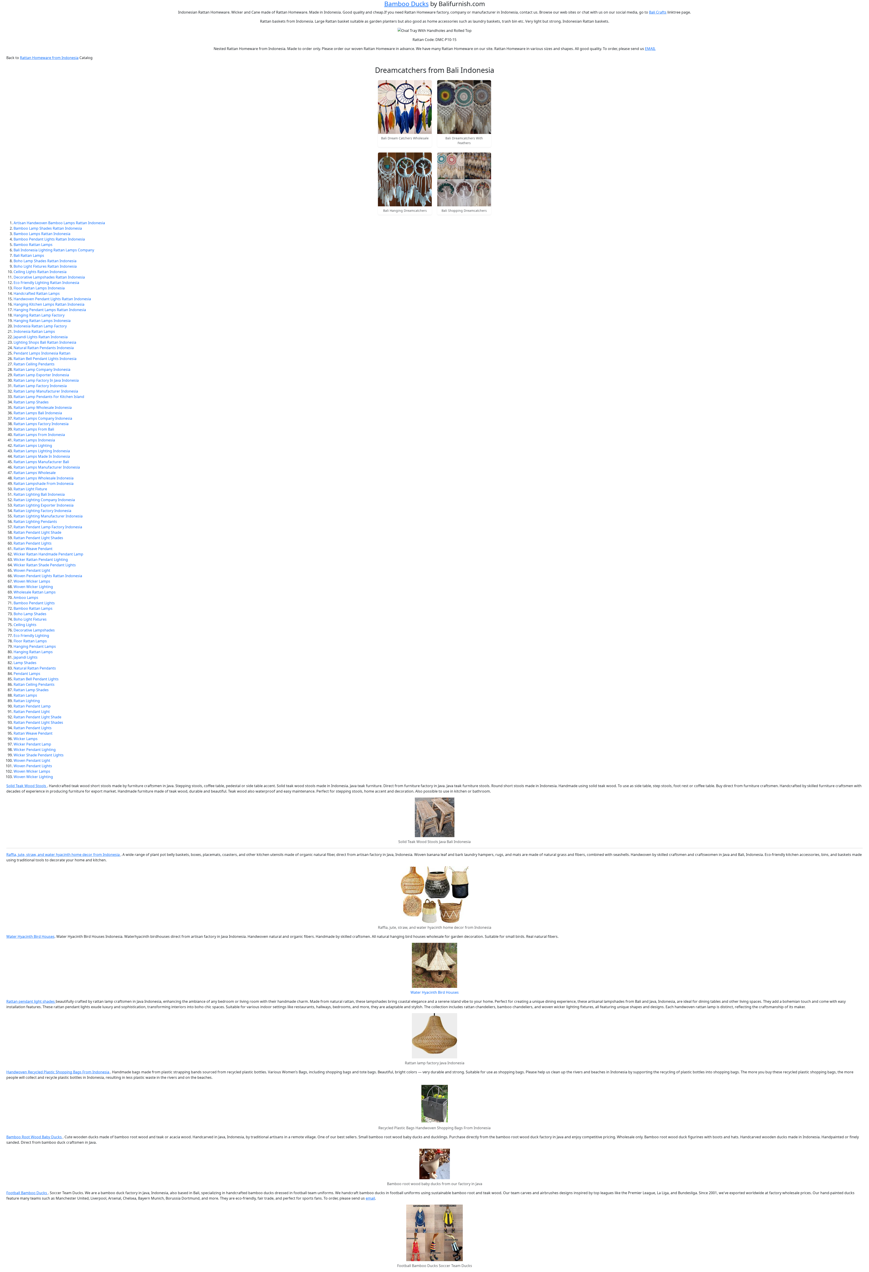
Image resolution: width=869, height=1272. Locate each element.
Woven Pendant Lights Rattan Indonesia (48, 575)
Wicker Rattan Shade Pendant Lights (45, 564)
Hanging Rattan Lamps (33, 651)
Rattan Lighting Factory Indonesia (42, 510)
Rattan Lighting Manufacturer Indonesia (48, 516)
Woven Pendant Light (32, 570)
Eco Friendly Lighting (31, 635)
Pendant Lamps (27, 673)
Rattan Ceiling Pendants (34, 364)
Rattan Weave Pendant (33, 548)
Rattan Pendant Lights (33, 543)
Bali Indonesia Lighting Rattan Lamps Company (54, 250)
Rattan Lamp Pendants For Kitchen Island (49, 396)
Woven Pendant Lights (33, 765)
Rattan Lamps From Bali (34, 429)
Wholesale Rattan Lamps (35, 592)
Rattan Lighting (27, 700)
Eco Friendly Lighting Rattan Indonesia (46, 282)
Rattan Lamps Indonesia (34, 440)
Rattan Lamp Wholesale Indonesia (43, 407)
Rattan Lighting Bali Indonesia (39, 494)
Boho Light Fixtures (30, 619)
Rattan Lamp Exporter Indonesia (41, 374)
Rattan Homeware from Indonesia (49, 57)
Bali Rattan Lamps (29, 255)
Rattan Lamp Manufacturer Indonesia (46, 391)
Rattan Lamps (25, 695)
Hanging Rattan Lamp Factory (39, 315)
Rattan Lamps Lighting (33, 445)
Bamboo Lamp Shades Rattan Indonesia (48, 228)
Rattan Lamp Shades (31, 402)
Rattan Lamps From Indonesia (39, 434)
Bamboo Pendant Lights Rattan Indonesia (49, 239)
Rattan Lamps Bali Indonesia (38, 412)
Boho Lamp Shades (30, 613)
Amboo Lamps (26, 597)
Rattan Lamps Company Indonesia (43, 418)
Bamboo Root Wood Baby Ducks (34, 1136)
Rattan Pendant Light (32, 711)
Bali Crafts (657, 12)
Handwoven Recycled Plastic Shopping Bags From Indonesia (58, 1072)
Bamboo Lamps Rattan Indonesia (42, 233)
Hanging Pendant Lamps (35, 646)
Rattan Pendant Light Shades (38, 537)
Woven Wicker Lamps (32, 581)
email (370, 1198)
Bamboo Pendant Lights (34, 602)
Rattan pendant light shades (31, 1001)
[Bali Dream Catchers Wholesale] (405, 107)
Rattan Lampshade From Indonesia (44, 483)
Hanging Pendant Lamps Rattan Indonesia (50, 309)
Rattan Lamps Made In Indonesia (42, 456)
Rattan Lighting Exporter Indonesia (44, 505)
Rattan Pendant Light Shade (37, 532)
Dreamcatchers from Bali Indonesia (434, 70)
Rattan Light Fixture (30, 488)
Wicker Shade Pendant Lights (39, 755)
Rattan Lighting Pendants (35, 521)
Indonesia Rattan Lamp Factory (40, 326)
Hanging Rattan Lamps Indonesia (42, 320)
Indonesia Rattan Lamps (34, 331)
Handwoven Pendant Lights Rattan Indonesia (52, 298)
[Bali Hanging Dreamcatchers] (405, 179)
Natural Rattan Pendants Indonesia (44, 347)
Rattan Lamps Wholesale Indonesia (44, 478)
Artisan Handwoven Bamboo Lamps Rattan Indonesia (59, 222)
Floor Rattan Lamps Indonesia (39, 288)
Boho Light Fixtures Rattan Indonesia (45, 266)
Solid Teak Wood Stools (26, 785)
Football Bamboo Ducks (27, 1192)
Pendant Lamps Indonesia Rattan (42, 353)
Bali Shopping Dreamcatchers (464, 210)
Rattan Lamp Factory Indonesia (40, 385)
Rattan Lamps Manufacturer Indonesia (47, 467)
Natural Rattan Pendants (35, 668)
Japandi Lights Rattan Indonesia (41, 336)
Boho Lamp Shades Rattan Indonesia (45, 260)
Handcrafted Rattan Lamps (37, 293)
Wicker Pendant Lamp (32, 744)
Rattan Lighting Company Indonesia (44, 499)
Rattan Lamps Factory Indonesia (41, 423)
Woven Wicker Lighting (33, 586)
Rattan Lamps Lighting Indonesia (42, 450)
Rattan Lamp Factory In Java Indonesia (46, 380)
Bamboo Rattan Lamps (33, 244)
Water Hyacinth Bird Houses (30, 936)
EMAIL (650, 48)
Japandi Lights (26, 657)
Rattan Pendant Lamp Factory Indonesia (48, 526)
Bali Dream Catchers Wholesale (405, 138)
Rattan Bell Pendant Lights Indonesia (45, 358)
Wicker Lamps (26, 738)
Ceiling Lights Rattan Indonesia (40, 271)
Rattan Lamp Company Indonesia (42, 369)
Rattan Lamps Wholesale (35, 472)
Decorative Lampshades (34, 630)
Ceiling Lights (25, 624)
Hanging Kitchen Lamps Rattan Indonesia (49, 304)
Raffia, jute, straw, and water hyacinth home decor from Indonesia (63, 854)
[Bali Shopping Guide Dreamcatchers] (464, 179)
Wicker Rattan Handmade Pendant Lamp (48, 554)
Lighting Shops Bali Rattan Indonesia (45, 342)
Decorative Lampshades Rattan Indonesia (49, 277)
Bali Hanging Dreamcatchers (405, 210)
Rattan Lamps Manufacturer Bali (41, 461)
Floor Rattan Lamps (30, 640)
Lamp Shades (25, 662)
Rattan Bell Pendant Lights (36, 678)
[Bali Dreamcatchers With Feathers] (464, 107)
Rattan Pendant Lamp (32, 706)
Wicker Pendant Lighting (35, 749)
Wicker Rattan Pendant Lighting (41, 559)
